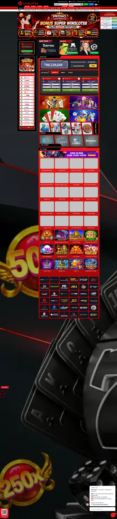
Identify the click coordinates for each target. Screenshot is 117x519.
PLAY (51, 90)
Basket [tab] (63, 72)
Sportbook (27, 8)
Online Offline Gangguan (27, 127)
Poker (58, 8)
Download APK (63, 1)
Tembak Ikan (84, 8)
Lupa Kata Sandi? (91, 1)
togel (64, 8)
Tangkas (77, 8)
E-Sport (33, 8)
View (93, 64)
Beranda (21, 8)
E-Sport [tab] (70, 72)
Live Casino (71, 8)
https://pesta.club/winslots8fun (100, 504)
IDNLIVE (45, 8)
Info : (19, 10)
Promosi (96, 8)
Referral (90, 8)
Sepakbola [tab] (55, 72)
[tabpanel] (70, 84)
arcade (52, 8)
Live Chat (72, 1)
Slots (39, 8)
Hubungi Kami (82, 1)
